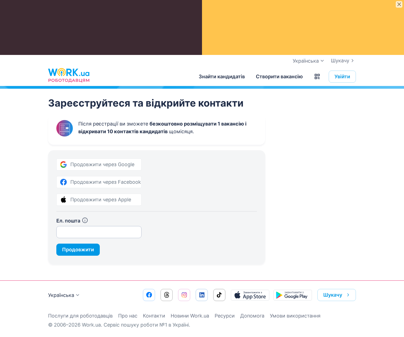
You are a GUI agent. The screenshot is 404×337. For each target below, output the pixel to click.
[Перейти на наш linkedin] (202, 295)
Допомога (252, 316)
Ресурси (225, 316)
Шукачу (340, 60)
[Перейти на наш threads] (167, 295)
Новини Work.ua (190, 316)
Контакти (154, 316)
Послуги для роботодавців (80, 316)
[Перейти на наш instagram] (184, 295)
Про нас (127, 316)
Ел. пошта (68, 221)
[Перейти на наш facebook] (149, 295)
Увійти (342, 76)
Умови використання (295, 316)
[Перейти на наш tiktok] (219, 295)
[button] (317, 76)
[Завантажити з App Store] (250, 295)
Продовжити (78, 249)
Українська (61, 295)
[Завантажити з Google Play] (292, 295)
